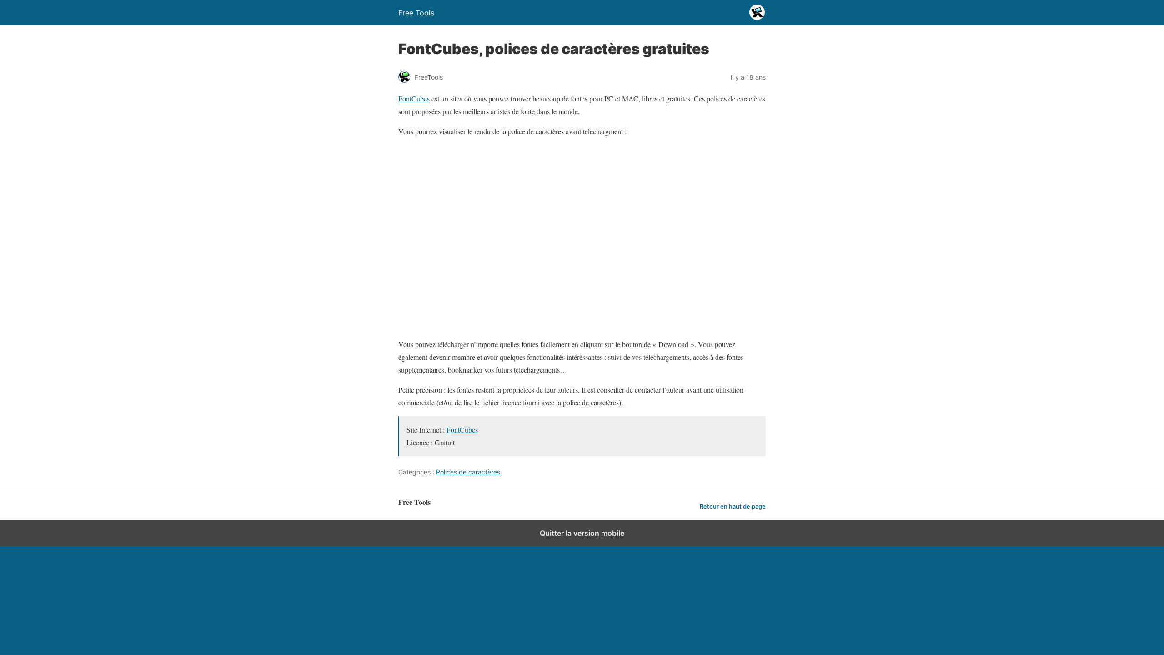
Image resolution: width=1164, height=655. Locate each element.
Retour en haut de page (733, 506)
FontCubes (414, 98)
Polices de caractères (468, 472)
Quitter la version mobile (582, 533)
